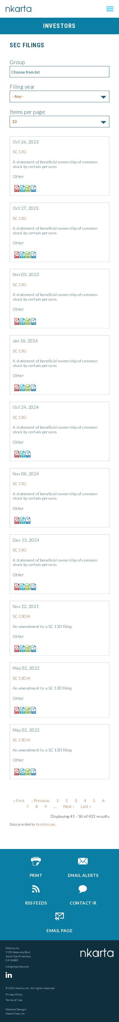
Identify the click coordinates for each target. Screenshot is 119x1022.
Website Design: (16, 1009)
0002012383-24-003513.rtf (21, 520)
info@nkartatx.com (17, 966)
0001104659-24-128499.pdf (15, 587)
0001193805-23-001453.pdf (15, 188)
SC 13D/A (21, 616)
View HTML (32, 187)
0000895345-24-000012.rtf (21, 388)
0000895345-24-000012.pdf (15, 388)
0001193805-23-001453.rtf (21, 188)
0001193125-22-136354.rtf (21, 710)
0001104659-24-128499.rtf (21, 587)
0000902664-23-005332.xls (26, 321)
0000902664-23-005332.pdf (15, 321)
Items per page (27, 112)
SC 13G (20, 151)
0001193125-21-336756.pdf (15, 648)
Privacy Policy (14, 994)
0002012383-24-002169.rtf (21, 454)
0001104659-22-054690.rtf (21, 772)
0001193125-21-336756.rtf (21, 648)
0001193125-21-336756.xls (26, 648)
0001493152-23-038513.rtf (21, 255)
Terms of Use (14, 1000)
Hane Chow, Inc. (15, 1013)
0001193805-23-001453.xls (26, 188)
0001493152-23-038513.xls (26, 255)
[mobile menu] (110, 9)
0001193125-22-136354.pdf (15, 710)
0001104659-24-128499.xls (26, 587)
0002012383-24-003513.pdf (15, 520)
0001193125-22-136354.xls (26, 710)
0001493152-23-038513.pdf (15, 255)
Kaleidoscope (45, 824)
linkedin (10, 975)
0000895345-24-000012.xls (26, 388)
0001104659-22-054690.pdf (15, 772)
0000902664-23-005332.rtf (21, 321)
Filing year (22, 86)
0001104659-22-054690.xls (26, 772)
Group (17, 62)
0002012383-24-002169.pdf (15, 454)
